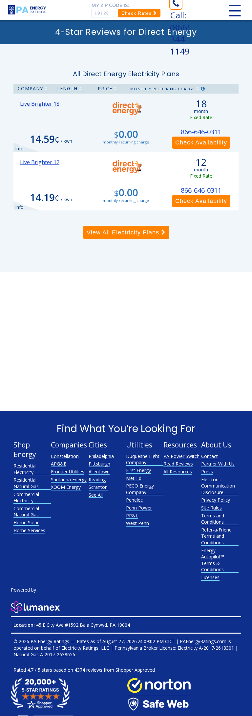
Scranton (98, 487)
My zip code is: (110, 5)
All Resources (177, 471)
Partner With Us (218, 464)
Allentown (99, 471)
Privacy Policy (215, 500)
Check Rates (137, 13)
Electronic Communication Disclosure (218, 485)
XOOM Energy (66, 487)
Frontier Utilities (67, 471)
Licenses (210, 577)
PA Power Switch (181, 456)
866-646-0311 (201, 131)
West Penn (137, 523)
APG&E (58, 464)
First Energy (138, 470)
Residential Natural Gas (26, 483)
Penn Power (139, 508)
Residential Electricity (24, 469)
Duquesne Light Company (142, 459)
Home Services (29, 530)
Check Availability (201, 142)
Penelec (134, 500)
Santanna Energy (69, 479)
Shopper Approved (135, 670)
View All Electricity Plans (124, 232)
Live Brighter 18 (39, 103)
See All (96, 495)
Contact (209, 456)
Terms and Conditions (212, 518)
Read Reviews (178, 464)
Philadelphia (101, 456)
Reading (97, 479)
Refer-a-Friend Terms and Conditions (216, 536)
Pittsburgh (99, 464)
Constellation (65, 456)
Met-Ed (133, 478)
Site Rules (211, 508)
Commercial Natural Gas (26, 511)
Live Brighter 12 (39, 162)
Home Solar (26, 522)
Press (207, 471)
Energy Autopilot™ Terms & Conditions (212, 560)
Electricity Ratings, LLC (85, 648)
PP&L (132, 515)
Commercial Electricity (26, 497)
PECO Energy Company (140, 489)
